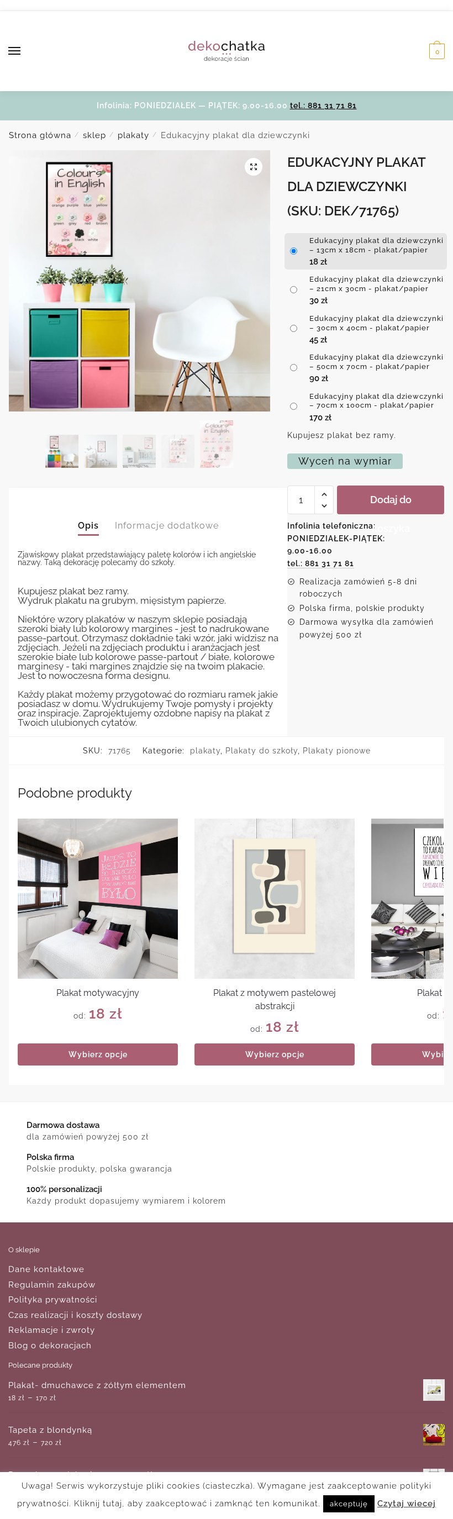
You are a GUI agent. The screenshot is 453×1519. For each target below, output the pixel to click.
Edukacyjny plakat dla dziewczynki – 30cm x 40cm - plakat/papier (376, 323)
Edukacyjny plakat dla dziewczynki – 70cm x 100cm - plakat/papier (376, 401)
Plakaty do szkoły (261, 750)
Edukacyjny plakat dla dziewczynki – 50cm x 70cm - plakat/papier (376, 362)
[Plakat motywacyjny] (98, 899)
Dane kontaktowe (46, 1269)
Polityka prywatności (52, 1300)
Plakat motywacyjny (97, 993)
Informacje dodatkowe (167, 525)
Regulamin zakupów (52, 1285)
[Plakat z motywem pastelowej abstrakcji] (274, 899)
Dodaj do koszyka (391, 504)
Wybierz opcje (98, 1054)
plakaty (133, 135)
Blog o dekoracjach (50, 1346)
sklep (94, 135)
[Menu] (24, 51)
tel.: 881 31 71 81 (323, 105)
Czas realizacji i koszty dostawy (75, 1315)
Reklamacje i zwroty (51, 1330)
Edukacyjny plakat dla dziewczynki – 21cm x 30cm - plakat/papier (376, 284)
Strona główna (40, 135)
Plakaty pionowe (337, 750)
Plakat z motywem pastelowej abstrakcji (274, 999)
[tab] (88, 516)
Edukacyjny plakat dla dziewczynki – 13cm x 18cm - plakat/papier (376, 245)
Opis (88, 525)
